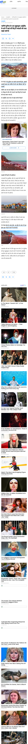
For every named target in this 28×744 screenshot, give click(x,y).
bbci (2, 78)
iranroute (3, 171)
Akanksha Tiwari (6, 34)
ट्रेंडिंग (11, 1)
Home (2, 17)
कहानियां (19, 1)
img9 (2, 245)
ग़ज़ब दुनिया (8, 17)
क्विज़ (27, 1)
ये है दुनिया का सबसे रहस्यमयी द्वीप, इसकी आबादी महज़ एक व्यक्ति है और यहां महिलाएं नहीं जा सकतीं (14, 84)
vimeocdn (3, 213)
